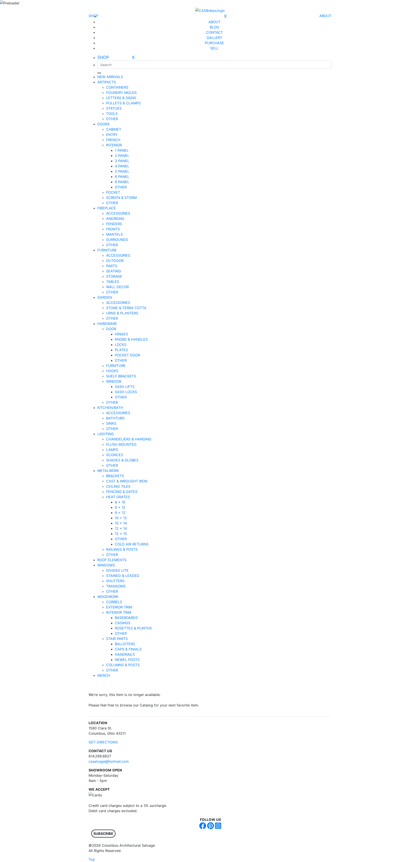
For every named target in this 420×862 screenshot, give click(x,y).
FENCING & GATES (121, 491)
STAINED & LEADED (122, 575)
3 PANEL (122, 161)
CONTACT (214, 32)
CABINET (113, 129)
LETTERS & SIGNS (121, 98)
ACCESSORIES (118, 213)
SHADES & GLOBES (122, 460)
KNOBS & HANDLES (131, 339)
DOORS (103, 124)
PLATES (121, 350)
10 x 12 (121, 518)
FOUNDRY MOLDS (121, 92)
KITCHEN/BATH (110, 407)
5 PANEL (122, 171)
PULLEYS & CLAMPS (123, 103)
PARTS (111, 266)
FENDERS (114, 224)
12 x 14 (121, 528)
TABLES (112, 281)
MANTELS (114, 234)
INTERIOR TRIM (118, 612)
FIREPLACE (106, 208)
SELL (214, 48)
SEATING (113, 271)
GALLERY (214, 37)
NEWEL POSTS (127, 659)
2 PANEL (122, 155)
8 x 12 (120, 507)
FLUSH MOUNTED (121, 444)
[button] (103, 833)
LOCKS (120, 344)
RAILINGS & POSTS (122, 549)
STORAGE (114, 276)
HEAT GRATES (118, 497)
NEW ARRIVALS (110, 77)
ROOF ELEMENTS (111, 560)
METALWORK (108, 470)
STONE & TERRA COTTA (126, 308)
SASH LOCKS (126, 392)
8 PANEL (122, 182)
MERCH (103, 675)
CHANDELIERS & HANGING (128, 439)
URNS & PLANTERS (122, 313)
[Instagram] (218, 827)
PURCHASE (214, 43)
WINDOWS (106, 565)
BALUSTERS (125, 644)
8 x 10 (120, 502)
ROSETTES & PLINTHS (133, 628)
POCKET (113, 192)
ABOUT (325, 16)
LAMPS (112, 449)
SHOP (93, 16)
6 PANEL (122, 176)
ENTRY (112, 134)
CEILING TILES (118, 486)
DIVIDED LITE (117, 570)
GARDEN (104, 297)
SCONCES (114, 455)
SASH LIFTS (125, 386)
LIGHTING (105, 434)
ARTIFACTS (106, 82)
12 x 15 (121, 533)
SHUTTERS (115, 581)
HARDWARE (107, 323)
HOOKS (112, 371)
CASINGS (122, 623)
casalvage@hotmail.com (109, 761)
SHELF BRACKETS (121, 376)
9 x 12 (120, 512)
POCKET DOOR (127, 355)
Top (92, 859)
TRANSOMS (116, 586)
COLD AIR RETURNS (132, 544)
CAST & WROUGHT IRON (126, 481)
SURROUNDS (117, 239)
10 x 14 (121, 523)
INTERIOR (114, 145)
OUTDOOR (115, 260)
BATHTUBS (115, 418)
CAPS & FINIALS (128, 649)
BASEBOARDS (126, 617)
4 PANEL (122, 166)
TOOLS (112, 113)
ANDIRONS (115, 218)
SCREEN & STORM (121, 197)
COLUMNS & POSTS (123, 665)
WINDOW (113, 381)
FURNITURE (107, 250)
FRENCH (113, 140)
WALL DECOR (117, 287)
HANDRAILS (125, 654)
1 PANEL (122, 150)
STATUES (114, 108)
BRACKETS (115, 476)
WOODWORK (107, 596)
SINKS (111, 423)
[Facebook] (202, 827)
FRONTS (113, 229)
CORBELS (114, 602)
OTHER (112, 119)
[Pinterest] (210, 827)
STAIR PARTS (117, 638)
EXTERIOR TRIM (119, 607)
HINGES (121, 334)
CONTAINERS (117, 87)
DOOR (111, 329)
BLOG (214, 27)
